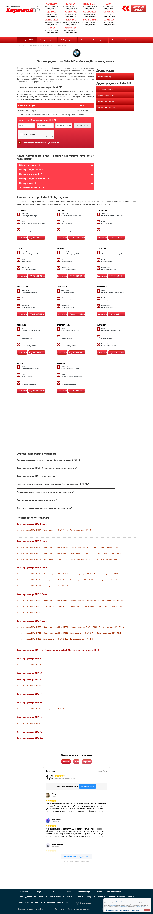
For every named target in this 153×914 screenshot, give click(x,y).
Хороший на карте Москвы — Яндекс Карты (76, 861)
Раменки (70, 4)
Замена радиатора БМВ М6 (86, 650)
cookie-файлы (113, 905)
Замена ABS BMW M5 (106, 95)
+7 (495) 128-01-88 (71, 24)
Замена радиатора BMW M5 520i (56, 574)
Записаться (22, 237)
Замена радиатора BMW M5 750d (111, 627)
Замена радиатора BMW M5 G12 (82, 639)
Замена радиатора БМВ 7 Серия (32, 620)
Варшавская (89, 11)
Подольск (71, 19)
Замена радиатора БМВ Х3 (29, 679)
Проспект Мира (89, 19)
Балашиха (108, 19)
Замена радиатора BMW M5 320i (56, 547)
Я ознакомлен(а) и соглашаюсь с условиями (122, 910)
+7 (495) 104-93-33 (109, 9)
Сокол (108, 4)
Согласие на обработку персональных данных (72, 909)
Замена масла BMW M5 (106, 108)
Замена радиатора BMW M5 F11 (55, 580)
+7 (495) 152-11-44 (52, 9)
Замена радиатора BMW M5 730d (56, 627)
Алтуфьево (108, 11)
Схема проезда (85, 903)
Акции (69, 892)
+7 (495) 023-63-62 (90, 16)
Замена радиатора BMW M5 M (54, 709)
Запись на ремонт (132, 9)
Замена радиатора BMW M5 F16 (29, 723)
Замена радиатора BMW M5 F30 (56, 553)
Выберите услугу (67, 40)
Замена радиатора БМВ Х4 (29, 694)
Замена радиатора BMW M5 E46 (109, 559)
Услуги (39, 892)
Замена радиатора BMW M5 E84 (29, 665)
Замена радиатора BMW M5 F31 (82, 553)
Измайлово (71, 27)
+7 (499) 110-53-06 (109, 16)
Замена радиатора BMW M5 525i (111, 574)
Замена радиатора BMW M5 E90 (109, 553)
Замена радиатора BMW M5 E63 (109, 606)
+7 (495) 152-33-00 (71, 9)
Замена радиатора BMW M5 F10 (29, 580)
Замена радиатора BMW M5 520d (83, 574)
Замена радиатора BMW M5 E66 (29, 639)
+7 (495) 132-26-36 (90, 9)
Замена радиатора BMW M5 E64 (29, 612)
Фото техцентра (99, 40)
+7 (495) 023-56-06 (52, 32)
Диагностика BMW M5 (106, 89)
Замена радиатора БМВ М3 (30, 650)
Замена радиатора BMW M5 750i (29, 633)
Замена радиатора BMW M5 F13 (56, 606)
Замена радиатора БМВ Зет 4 (31, 738)
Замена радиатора (105, 76)
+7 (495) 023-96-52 (90, 24)
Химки (51, 27)
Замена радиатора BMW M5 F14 (83, 606)
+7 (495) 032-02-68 (52, 16)
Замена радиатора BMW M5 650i (83, 600)
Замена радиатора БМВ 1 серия (32, 524)
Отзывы (115, 40)
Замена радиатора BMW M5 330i (111, 547)
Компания (24, 892)
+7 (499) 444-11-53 (52, 24)
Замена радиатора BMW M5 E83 (29, 685)
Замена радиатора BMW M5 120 (55, 530)
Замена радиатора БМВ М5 (58, 650)
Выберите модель (47, 40)
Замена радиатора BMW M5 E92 (55, 559)
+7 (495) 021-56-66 (109, 24)
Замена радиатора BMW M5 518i (29, 574)
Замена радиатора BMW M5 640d (29, 606)
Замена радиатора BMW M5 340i (29, 553)
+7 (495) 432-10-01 (71, 16)
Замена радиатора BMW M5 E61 (29, 586)
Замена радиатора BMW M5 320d (83, 547)
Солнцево (51, 4)
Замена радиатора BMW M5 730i (29, 627)
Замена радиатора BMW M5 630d (110, 600)
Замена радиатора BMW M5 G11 (55, 639)
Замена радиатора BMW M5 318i (29, 547)
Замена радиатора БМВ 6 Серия (32, 594)
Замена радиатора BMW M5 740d (84, 627)
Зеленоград (70, 11)
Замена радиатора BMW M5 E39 (55, 586)
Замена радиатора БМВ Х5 (29, 702)
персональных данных (122, 906)
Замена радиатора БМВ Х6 (29, 717)
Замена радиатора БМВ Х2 (29, 673)
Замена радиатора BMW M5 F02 (82, 633)
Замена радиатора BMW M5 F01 (56, 633)
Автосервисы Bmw (114, 892)
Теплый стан (89, 4)
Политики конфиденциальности (48, 143)
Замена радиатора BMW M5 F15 (29, 709)
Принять (147, 910)
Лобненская (51, 19)
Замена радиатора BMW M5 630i (29, 600)
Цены (83, 40)
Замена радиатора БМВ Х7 (29, 731)
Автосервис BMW (26, 40)
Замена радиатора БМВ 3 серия (32, 541)
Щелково (51, 11)
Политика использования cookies (30, 909)
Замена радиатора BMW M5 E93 (82, 559)
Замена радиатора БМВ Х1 (29, 658)
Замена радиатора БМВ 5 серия (32, 567)
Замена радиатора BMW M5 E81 (82, 530)
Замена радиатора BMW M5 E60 (108, 580)
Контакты (129, 40)
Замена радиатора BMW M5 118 (29, 530)
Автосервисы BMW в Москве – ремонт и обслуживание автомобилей (42, 903)
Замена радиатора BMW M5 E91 (29, 559)
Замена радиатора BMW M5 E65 (109, 633)
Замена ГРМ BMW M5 (106, 102)
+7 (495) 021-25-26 (71, 32)
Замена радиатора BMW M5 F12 (82, 580)
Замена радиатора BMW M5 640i (56, 600)
